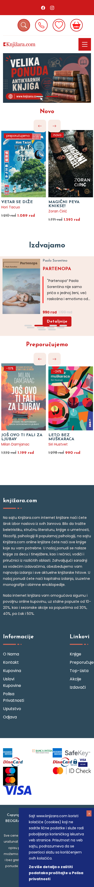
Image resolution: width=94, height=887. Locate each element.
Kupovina (12, 671)
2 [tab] (52, 96)
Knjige (75, 654)
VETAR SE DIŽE (17, 202)
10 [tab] (52, 329)
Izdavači (78, 687)
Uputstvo (12, 709)
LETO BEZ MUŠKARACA (61, 437)
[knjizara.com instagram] (52, 7)
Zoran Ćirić (57, 211)
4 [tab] (63, 325)
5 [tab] (31, 327)
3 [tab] (53, 325)
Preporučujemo (47, 345)
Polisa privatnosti (13, 697)
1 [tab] (39, 96)
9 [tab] (42, 329)
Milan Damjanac (15, 444)
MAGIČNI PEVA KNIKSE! (63, 204)
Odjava (10, 717)
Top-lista (79, 671)
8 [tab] (61, 327)
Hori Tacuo (10, 207)
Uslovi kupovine (12, 682)
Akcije (75, 679)
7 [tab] (51, 327)
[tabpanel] (47, 78)
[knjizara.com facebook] (43, 7)
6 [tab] (41, 327)
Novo (47, 112)
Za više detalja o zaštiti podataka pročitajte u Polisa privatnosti (56, 872)
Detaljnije (57, 322)
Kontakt (11, 662)
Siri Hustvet (58, 444)
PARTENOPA (57, 269)
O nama (11, 654)
